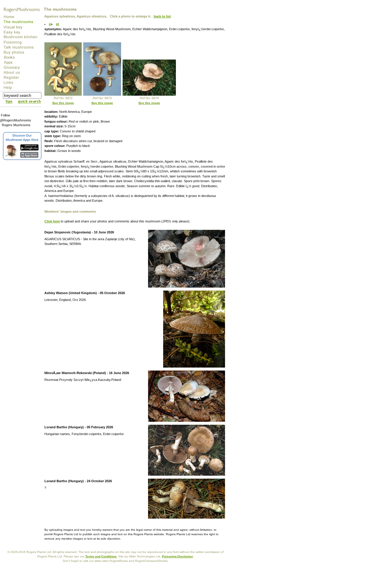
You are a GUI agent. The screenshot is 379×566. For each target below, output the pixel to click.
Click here (52, 221)
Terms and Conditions (101, 556)
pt (57, 24)
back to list (162, 16)
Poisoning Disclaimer (177, 556)
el (50, 24)
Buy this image (63, 103)
